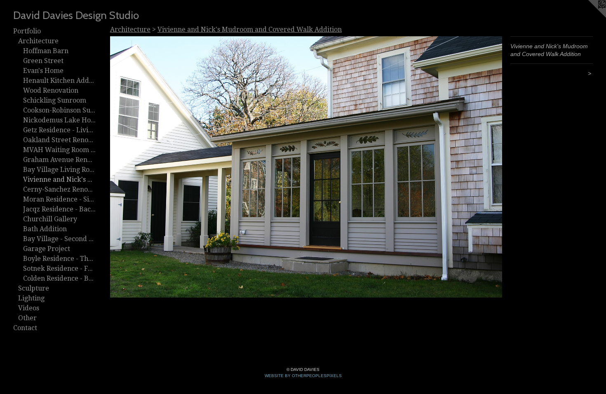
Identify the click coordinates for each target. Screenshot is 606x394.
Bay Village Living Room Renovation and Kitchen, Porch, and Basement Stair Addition (59, 170)
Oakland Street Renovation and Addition (59, 140)
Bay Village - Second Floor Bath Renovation (59, 239)
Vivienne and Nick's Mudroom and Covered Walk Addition (59, 179)
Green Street (43, 61)
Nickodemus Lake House (59, 120)
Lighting (31, 298)
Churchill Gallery (50, 219)
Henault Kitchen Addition (59, 80)
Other (27, 318)
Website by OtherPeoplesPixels (303, 375)
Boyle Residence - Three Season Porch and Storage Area (59, 259)
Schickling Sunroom (54, 100)
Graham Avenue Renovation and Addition (59, 160)
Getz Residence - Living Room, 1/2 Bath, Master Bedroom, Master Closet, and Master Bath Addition (59, 130)
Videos (28, 308)
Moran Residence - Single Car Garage (59, 199)
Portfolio (27, 31)
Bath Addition (45, 229)
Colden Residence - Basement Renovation (59, 278)
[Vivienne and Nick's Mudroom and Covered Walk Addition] (306, 167)
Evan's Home (43, 71)
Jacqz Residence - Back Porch (59, 209)
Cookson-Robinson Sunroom (59, 110)
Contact (25, 328)
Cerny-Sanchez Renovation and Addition (59, 189)
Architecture (38, 41)
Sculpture (33, 288)
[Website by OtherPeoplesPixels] (589, 16)
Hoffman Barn (45, 51)
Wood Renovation (50, 90)
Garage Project (46, 249)
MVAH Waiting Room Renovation (59, 150)
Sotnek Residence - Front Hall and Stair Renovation (59, 268)
